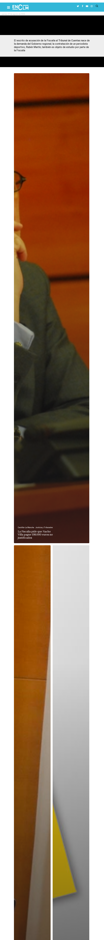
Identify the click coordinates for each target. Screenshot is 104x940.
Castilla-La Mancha (26, 527)
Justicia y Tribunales (44, 527)
